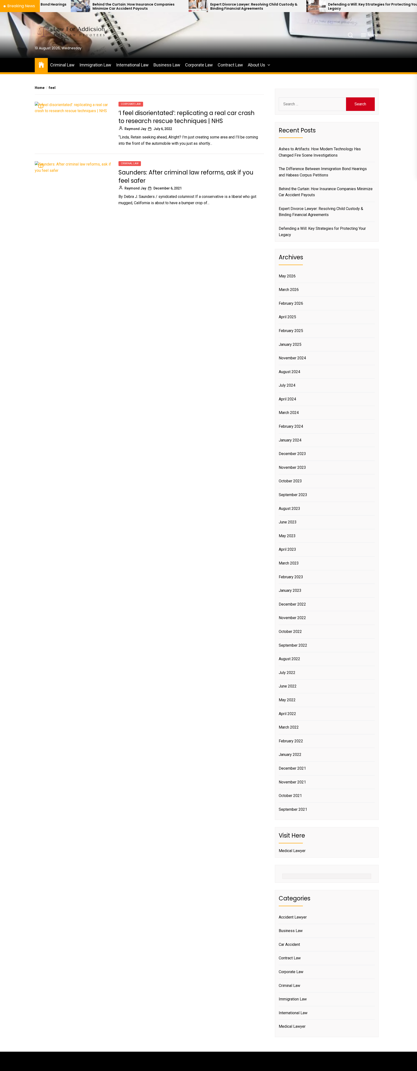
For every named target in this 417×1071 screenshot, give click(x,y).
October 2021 (290, 795)
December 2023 (292, 453)
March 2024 (289, 412)
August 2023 (289, 508)
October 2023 (290, 481)
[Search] (350, 35)
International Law (132, 64)
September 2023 (293, 494)
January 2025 (290, 344)
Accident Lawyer (293, 917)
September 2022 (293, 645)
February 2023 (291, 577)
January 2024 (290, 440)
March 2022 (289, 727)
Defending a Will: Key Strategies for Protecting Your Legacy (330, 6)
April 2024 (287, 399)
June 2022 (288, 686)
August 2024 (289, 371)
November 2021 (292, 782)
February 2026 (291, 303)
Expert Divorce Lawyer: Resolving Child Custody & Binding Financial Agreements (210, 6)
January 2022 (290, 754)
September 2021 (293, 809)
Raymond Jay (135, 129)
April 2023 (287, 549)
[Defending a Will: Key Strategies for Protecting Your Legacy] (272, 6)
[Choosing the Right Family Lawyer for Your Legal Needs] (390, 6)
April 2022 (287, 713)
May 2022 (287, 700)
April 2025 (287, 317)
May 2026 (287, 276)
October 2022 (290, 631)
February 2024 (291, 426)
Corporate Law (199, 64)
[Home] (41, 64)
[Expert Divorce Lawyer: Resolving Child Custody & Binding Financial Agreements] (155, 6)
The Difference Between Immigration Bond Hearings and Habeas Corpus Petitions (323, 171)
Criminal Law (62, 64)
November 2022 (292, 617)
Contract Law (230, 64)
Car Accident (289, 944)
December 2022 (292, 604)
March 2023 (289, 563)
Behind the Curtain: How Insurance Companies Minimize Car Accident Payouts (90, 6)
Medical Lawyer (292, 850)
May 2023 (287, 536)
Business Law (166, 64)
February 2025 (291, 330)
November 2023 (292, 467)
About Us (256, 64)
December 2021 (292, 768)
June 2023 (288, 522)
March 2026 (289, 289)
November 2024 (292, 358)
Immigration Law (95, 64)
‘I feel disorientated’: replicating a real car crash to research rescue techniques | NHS (186, 117)
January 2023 (290, 590)
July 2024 (287, 385)
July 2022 (287, 672)
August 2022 (289, 659)
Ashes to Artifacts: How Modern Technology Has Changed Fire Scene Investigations (320, 152)
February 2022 (291, 741)
